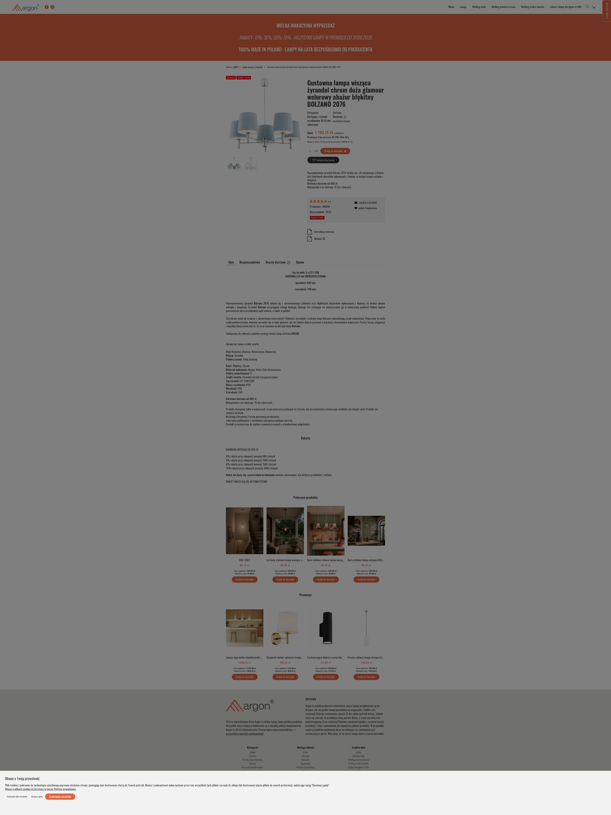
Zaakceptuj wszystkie (60, 796)
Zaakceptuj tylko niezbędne (17, 796)
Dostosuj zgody (37, 796)
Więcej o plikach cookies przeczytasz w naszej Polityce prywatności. (40, 789)
